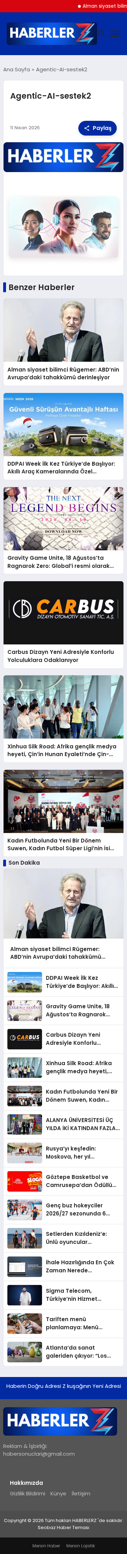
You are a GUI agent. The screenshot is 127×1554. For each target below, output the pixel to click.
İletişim (81, 1493)
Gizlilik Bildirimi (27, 1493)
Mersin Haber (46, 1546)
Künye (58, 1493)
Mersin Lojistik (80, 1546)
